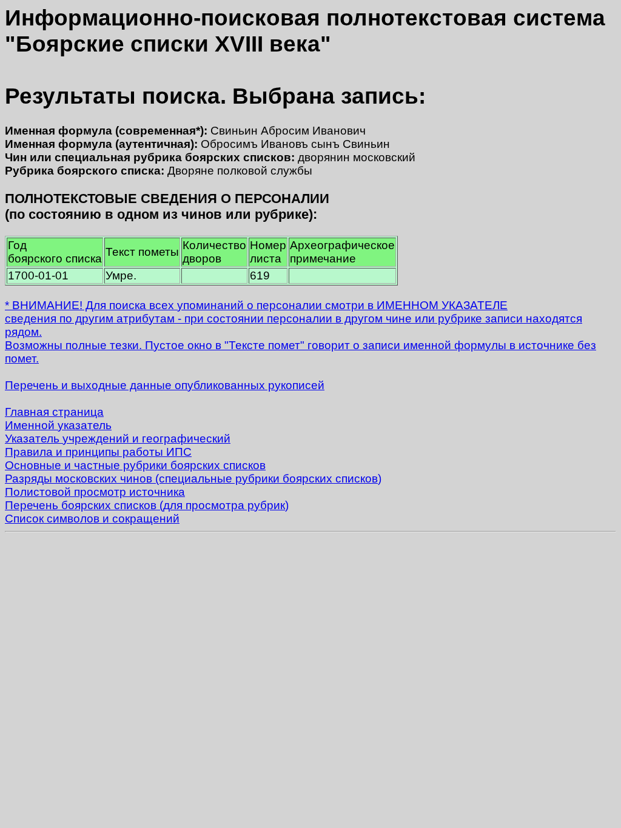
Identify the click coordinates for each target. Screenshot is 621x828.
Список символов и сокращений (92, 518)
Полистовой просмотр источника (95, 492)
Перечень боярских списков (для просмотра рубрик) (147, 505)
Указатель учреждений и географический (117, 438)
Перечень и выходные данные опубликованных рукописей (164, 385)
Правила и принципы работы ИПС (98, 452)
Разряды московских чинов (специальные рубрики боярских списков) (193, 478)
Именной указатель (58, 425)
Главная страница (54, 412)
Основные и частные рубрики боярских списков (135, 465)
